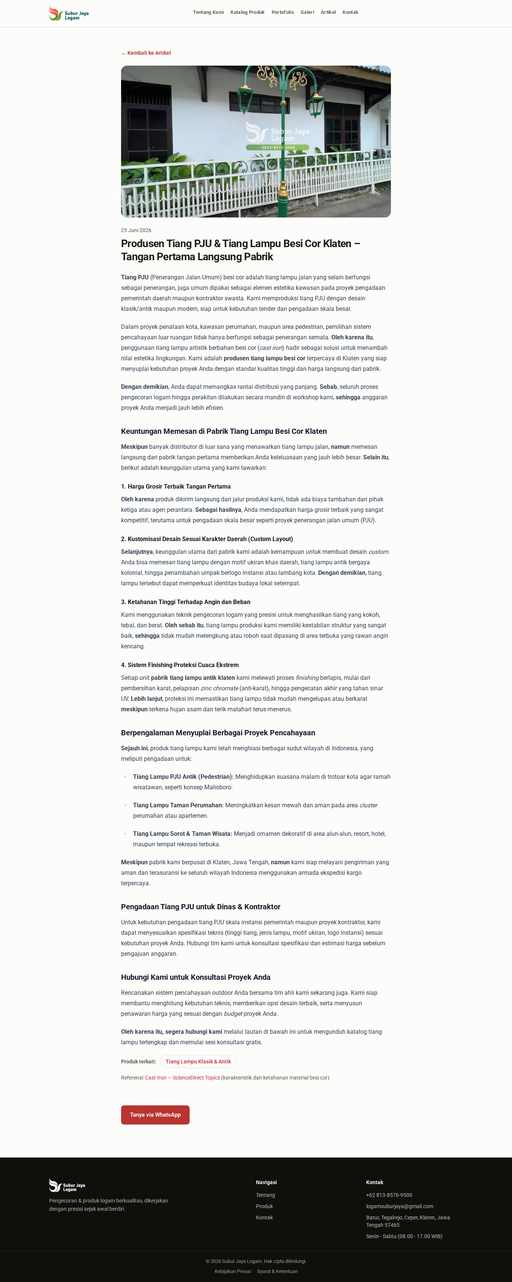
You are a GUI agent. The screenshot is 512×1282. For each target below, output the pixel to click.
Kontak (350, 12)
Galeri (307, 12)
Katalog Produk (248, 12)
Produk (264, 1206)
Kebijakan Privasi (233, 1271)
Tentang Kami (208, 12)
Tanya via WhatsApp (155, 1114)
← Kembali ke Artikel (146, 53)
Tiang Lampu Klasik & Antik (198, 1062)
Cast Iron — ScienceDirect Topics (182, 1078)
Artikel (328, 12)
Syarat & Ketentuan (277, 1271)
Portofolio (283, 12)
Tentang (265, 1195)
